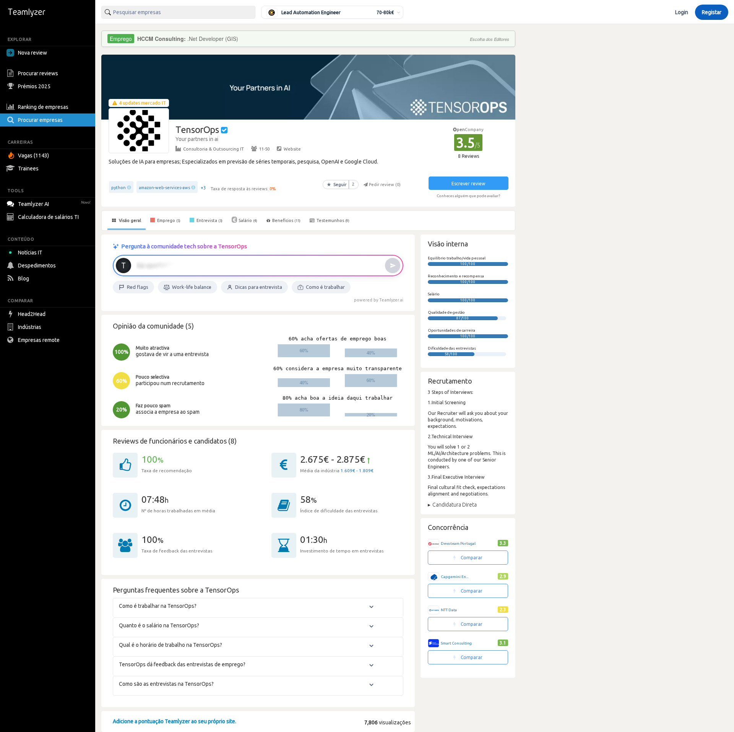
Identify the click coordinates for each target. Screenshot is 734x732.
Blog (23, 278)
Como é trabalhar (325, 287)
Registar (711, 12)
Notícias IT (30, 252)
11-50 (264, 148)
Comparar (471, 557)
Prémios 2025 (34, 86)
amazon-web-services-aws (164, 187)
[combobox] (178, 12)
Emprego (168, 220)
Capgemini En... (454, 577)
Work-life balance (191, 287)
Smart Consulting (456, 643)
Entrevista (208, 220)
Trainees (28, 168)
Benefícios (286, 220)
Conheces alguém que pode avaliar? (468, 196)
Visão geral (129, 220)
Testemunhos (332, 220)
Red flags (137, 287)
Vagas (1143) (33, 155)
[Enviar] (392, 265)
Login (681, 12)
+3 (203, 187)
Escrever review (468, 183)
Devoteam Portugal (458, 543)
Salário (248, 220)
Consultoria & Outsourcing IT (213, 148)
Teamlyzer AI (54, 204)
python (118, 187)
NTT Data (449, 610)
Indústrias (29, 327)
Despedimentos (37, 265)
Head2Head (31, 314)
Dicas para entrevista (258, 287)
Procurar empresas (40, 120)
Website (292, 148)
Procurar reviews (38, 73)
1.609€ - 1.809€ (357, 470)
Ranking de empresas (43, 107)
